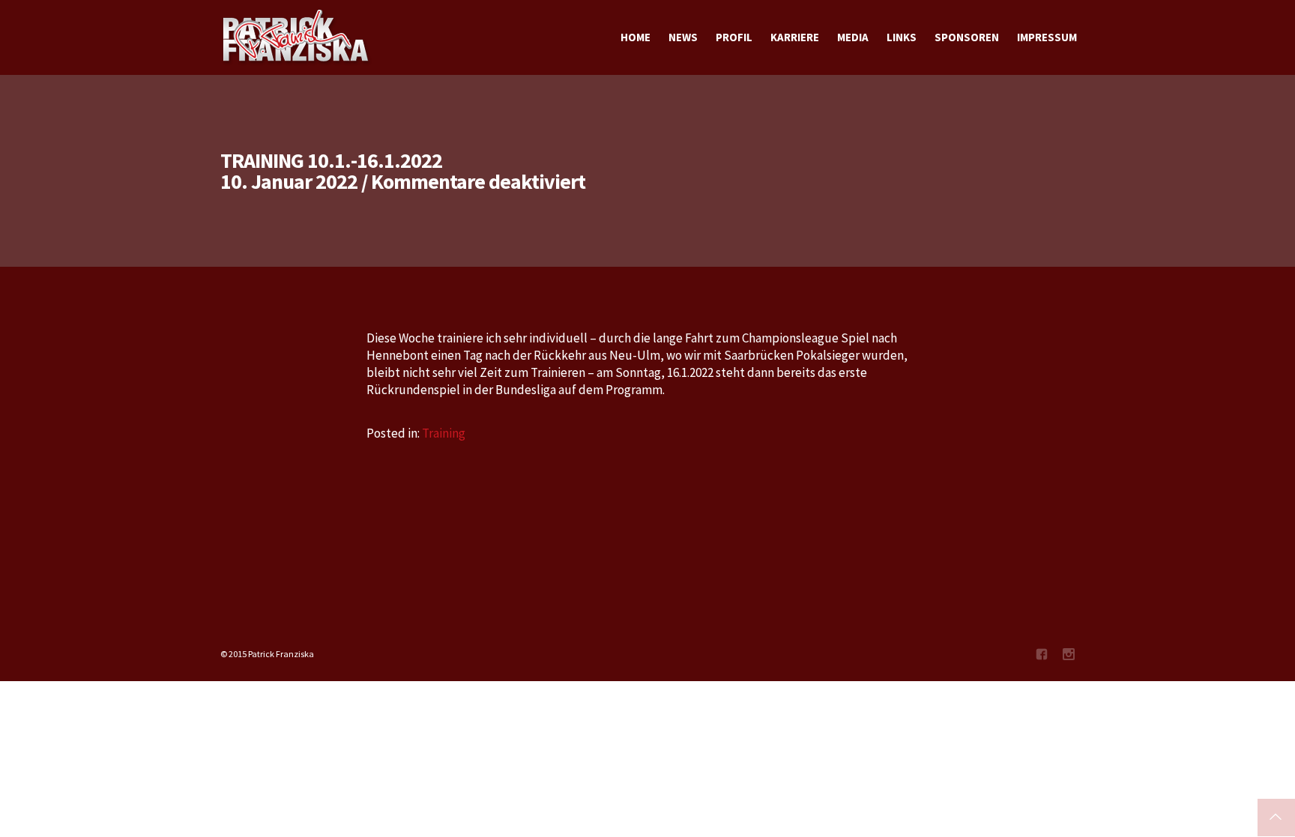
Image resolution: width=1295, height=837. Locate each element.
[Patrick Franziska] (296, 37)
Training (443, 433)
